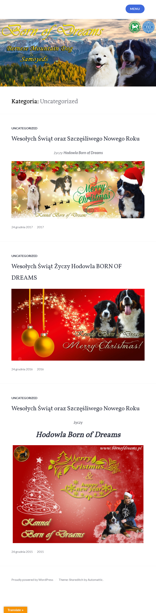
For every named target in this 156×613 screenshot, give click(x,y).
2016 (40, 369)
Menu (135, 8)
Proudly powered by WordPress (32, 579)
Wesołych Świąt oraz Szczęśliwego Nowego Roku (75, 139)
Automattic (95, 579)
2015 (40, 551)
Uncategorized (24, 128)
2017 (40, 227)
